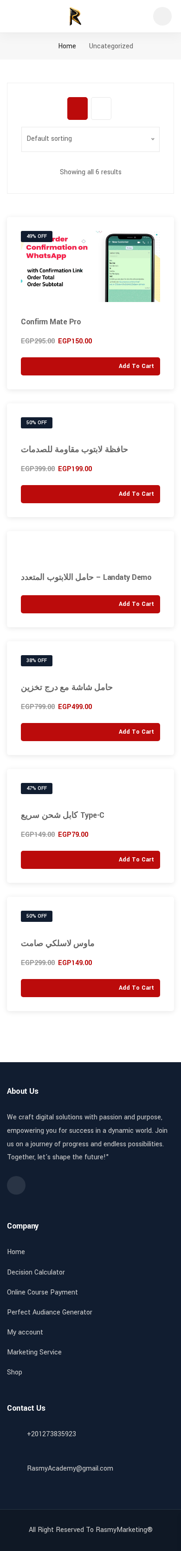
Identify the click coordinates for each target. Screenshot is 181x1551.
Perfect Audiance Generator (49, 1312)
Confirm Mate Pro (51, 321)
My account (25, 1332)
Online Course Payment (42, 1292)
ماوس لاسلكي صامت (58, 943)
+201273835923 (51, 1434)
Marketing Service (34, 1352)
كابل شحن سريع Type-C (62, 815)
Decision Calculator (36, 1272)
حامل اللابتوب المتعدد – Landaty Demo (86, 577)
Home (66, 46)
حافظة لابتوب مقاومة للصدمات (74, 449)
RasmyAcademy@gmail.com (70, 1468)
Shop (14, 1372)
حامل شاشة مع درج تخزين (67, 687)
